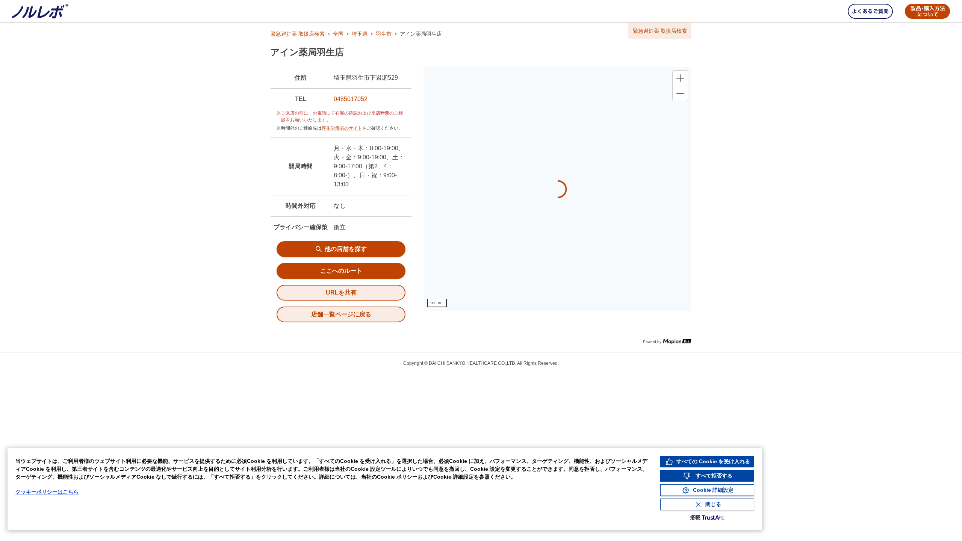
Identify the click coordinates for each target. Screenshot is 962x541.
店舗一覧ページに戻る (341, 314)
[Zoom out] (680, 93)
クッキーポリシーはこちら (47, 492)
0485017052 (351, 99)
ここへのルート (341, 270)
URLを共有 (341, 292)
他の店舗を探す (346, 249)
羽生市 (384, 34)
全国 (338, 34)
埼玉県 (360, 34)
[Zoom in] (680, 78)
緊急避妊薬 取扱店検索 (298, 34)
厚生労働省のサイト (342, 128)
